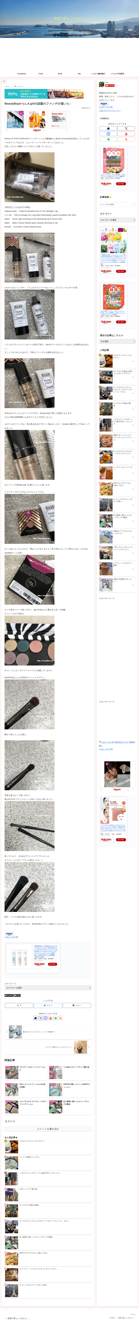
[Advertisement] (69, 54)
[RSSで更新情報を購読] (60, 1018)
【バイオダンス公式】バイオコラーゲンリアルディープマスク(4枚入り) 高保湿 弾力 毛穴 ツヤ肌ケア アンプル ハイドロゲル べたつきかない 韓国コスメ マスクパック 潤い (113, 828)
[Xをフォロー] (40, 1018)
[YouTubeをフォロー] (50, 1018)
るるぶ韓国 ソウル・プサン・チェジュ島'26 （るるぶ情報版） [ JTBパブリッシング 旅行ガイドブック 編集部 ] (113, 312)
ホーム (133, 1314)
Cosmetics (10, 995)
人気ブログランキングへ (110, 111)
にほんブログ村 (11, 937)
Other (18, 995)
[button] (77, 1005)
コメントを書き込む (48, 1129)
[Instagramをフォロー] (45, 1018)
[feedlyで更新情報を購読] (55, 1018)
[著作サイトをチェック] (35, 1018)
